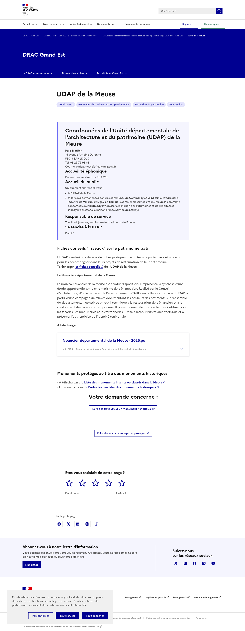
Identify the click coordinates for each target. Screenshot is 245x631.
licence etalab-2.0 (90, 626)
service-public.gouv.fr (206, 597)
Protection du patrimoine (149, 104)
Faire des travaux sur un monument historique (121, 409)
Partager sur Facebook (59, 524)
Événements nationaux (137, 24)
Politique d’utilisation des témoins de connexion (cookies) (113, 618)
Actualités (28, 24)
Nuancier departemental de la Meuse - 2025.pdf (104, 340)
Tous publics (176, 104)
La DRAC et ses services (35, 73)
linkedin (185, 563)
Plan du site (201, 618)
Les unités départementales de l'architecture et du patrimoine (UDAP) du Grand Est (142, 35)
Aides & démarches (81, 24)
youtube (213, 563)
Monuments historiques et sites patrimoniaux (103, 104)
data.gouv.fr (131, 597)
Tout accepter (95, 616)
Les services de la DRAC (55, 35)
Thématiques (211, 24)
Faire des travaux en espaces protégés (121, 433)
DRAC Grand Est (30, 35)
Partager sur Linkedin (77, 524)
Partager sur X (68, 524)
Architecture (65, 104)
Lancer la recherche (219, 11)
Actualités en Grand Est (110, 73)
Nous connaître (52, 24)
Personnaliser (40, 616)
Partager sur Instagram (87, 524)
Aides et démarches (73, 73)
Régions (186, 24)
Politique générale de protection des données (168, 618)
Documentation (106, 24)
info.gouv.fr (179, 597)
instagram (203, 563)
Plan (67, 233)
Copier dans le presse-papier (96, 524)
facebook (194, 563)
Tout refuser (67, 616)
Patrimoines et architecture (84, 35)
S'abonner (31, 565)
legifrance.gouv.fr (156, 597)
